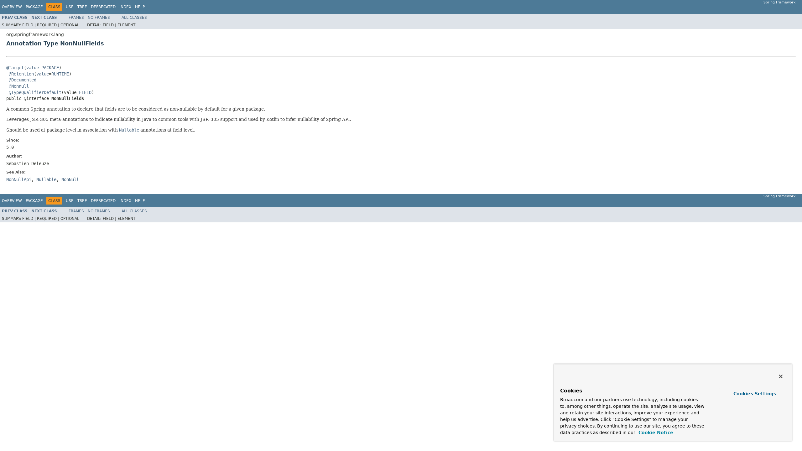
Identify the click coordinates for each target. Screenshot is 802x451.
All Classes (134, 17)
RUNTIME (60, 73)
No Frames (99, 17)
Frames (76, 17)
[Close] (781, 376)
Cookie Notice (655, 432)
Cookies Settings (754, 393)
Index (125, 7)
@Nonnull (19, 86)
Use (70, 7)
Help (140, 7)
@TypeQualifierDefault (35, 92)
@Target (15, 67)
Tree (82, 7)
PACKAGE (50, 67)
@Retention (21, 73)
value (32, 67)
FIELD (85, 92)
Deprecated (103, 7)
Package (34, 7)
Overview (12, 7)
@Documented (22, 79)
